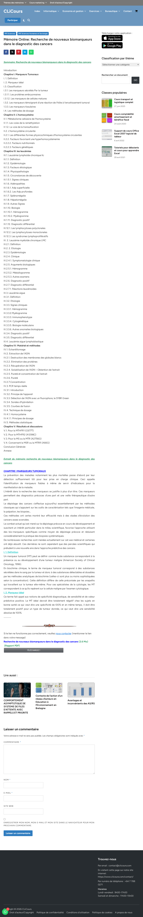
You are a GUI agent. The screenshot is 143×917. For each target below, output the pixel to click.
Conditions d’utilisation (77, 912)
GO (135, 80)
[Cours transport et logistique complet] (107, 99)
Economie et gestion (73, 11)
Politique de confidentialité (50, 912)
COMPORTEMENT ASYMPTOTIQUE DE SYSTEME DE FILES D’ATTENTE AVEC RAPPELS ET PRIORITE (16, 706)
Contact (127, 11)
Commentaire (12, 742)
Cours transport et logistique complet (123, 100)
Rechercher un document (115, 75)
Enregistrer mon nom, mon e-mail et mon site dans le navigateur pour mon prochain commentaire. (49, 824)
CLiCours (13, 11)
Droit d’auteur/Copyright (61, 3)
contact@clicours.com (120, 865)
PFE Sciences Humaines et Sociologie (33, 34)
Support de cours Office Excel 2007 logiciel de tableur (126, 133)
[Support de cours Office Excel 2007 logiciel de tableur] (107, 131)
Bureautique (111, 11)
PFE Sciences (10, 34)
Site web (9, 806)
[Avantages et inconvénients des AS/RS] (81, 689)
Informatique (50, 11)
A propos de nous (123, 912)
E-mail (8, 793)
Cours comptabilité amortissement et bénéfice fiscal (124, 117)
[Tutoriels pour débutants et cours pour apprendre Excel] (107, 148)
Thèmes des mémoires (14, 3)
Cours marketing (36, 3)
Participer (13, 20)
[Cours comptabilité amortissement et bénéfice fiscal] (107, 114)
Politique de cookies (102, 912)
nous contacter (64, 633)
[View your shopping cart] (136, 11)
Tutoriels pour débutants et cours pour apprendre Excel (126, 150)
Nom (7, 780)
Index (37, 11)
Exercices (94, 11)
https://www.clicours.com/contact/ (115, 876)
